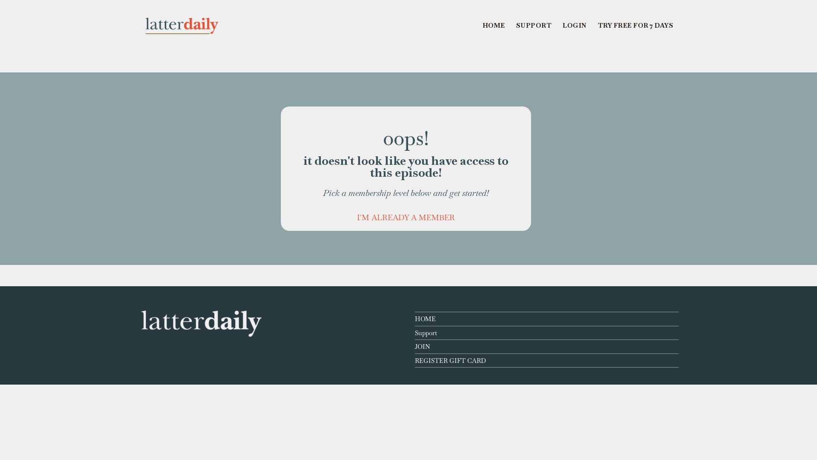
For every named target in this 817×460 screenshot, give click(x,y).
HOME (425, 319)
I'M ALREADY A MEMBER (406, 217)
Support (426, 333)
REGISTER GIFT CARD (450, 360)
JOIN (422, 346)
